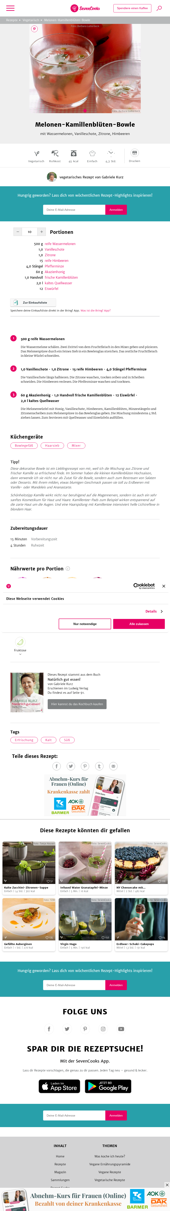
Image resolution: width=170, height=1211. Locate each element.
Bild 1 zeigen (85, 110)
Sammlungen (60, 1180)
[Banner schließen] (163, 586)
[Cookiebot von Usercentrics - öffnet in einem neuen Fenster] (136, 586)
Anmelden (116, 209)
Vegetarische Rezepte (110, 1180)
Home (60, 1156)
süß (67, 740)
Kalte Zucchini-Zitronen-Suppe (26, 887)
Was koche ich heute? (110, 1156)
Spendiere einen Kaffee (132, 8)
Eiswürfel (51, 289)
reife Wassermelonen (60, 244)
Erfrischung (24, 740)
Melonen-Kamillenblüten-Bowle (67, 20)
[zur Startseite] (85, 8)
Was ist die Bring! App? (96, 310)
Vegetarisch (31, 20)
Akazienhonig (55, 272)
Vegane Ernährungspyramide (109, 1164)
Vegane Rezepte (109, 1172)
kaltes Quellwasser (58, 283)
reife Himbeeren (56, 261)
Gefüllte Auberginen (18, 944)
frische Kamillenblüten (61, 277)
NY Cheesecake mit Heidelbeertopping (130, 888)
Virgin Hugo (68, 944)
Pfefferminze (54, 266)
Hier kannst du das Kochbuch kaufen (77, 704)
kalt (48, 740)
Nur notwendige (85, 624)
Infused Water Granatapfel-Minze (84, 887)
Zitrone (50, 255)
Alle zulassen (139, 624)
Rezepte (12, 20)
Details (151, 611)
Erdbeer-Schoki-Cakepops (135, 944)
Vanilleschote (54, 249)
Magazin (60, 1172)
